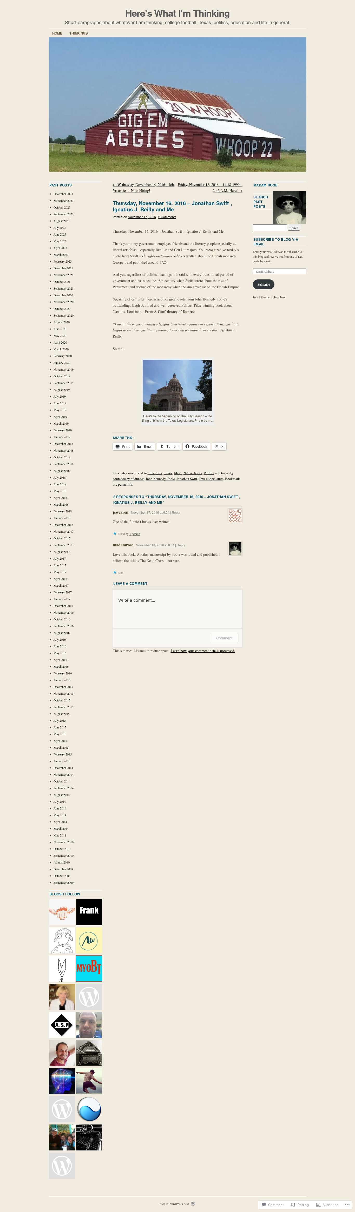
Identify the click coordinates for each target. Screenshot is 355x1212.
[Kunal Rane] (62, 1053)
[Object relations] (89, 1053)
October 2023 (62, 207)
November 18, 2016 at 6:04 (155, 545)
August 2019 (62, 389)
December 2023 (63, 194)
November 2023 (64, 200)
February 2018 (63, 511)
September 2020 (64, 315)
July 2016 (60, 639)
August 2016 (62, 633)
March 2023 (61, 254)
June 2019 (60, 403)
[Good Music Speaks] (89, 1137)
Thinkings (78, 33)
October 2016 (62, 619)
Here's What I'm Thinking (177, 12)
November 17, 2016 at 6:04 (150, 512)
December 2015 (63, 687)
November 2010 (64, 842)
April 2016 (60, 660)
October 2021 (62, 281)
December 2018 (63, 443)
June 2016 (60, 646)
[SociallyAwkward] (62, 912)
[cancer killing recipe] (62, 997)
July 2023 (60, 227)
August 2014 (62, 795)
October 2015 (62, 700)
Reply (176, 512)
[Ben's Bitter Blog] (89, 1025)
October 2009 (62, 876)
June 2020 (60, 329)
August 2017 (62, 552)
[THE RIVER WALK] (89, 1081)
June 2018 (60, 484)
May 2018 (60, 491)
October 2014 (62, 781)
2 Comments (167, 217)
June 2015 (60, 727)
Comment (224, 638)
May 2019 (60, 410)
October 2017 (62, 538)
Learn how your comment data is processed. (203, 650)
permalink (125, 484)
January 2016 (62, 680)
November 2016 (64, 612)
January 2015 (62, 761)
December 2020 (63, 295)
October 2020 (62, 308)
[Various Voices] (89, 997)
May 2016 (60, 653)
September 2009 (64, 882)
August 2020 (62, 322)
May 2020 (60, 335)
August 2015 (62, 714)
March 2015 (61, 747)
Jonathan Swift (186, 478)
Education (155, 473)
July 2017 (60, 558)
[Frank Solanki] (89, 912)
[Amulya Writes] (89, 940)
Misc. (178, 473)
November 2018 (64, 450)
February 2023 (63, 261)
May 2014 (60, 815)
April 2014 (60, 822)
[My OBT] (89, 968)
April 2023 (60, 248)
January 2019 (62, 437)
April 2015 (60, 741)
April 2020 (60, 342)
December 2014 (63, 768)
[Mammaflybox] (62, 1166)
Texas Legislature (211, 478)
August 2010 (62, 862)
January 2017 (62, 599)
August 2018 (62, 470)
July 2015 (60, 720)
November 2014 (64, 774)
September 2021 (64, 288)
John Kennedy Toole (160, 478)
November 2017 (64, 531)
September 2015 (64, 707)
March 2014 (61, 828)
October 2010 (62, 849)
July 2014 (60, 801)
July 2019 (60, 396)
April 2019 (60, 416)
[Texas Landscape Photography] (89, 1109)
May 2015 (60, 734)
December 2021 (63, 268)
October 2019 (62, 376)
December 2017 (63, 525)
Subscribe (264, 284)
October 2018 (62, 457)
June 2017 (60, 565)
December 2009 (63, 869)
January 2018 (62, 518)
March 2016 (61, 666)
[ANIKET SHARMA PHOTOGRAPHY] (62, 1025)
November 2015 (64, 693)
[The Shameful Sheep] (62, 940)
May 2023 (60, 241)
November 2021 (64, 275)
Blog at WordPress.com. (175, 1204)
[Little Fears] (62, 968)
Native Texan (192, 473)
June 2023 (60, 234)
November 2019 (64, 369)
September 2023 (64, 214)
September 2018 (64, 464)
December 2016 (63, 606)
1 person (134, 534)
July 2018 (60, 477)
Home (57, 33)
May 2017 (60, 572)
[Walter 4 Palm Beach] (62, 1137)
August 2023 (62, 221)
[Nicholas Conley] (62, 1081)
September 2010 (64, 855)
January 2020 (62, 362)
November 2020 (64, 302)
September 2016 (64, 626)
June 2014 (60, 808)
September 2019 (64, 383)
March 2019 (61, 423)
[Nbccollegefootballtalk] (62, 1109)
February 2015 (63, 754)
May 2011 (60, 835)
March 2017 (61, 585)
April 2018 (60, 497)
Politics (209, 473)
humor (168, 473)
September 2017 (64, 545)
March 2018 (61, 504)
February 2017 (63, 592)
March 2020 (61, 349)
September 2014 (64, 788)
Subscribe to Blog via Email (275, 241)
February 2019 (63, 430)
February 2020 (63, 356)
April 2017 (60, 579)
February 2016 (63, 673)
